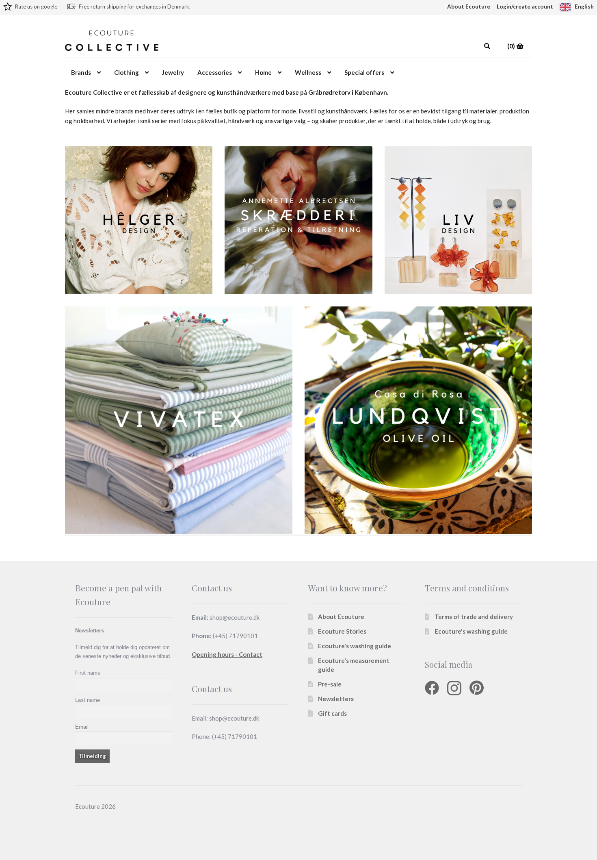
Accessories (214, 72)
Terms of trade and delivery (474, 616)
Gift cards (332, 713)
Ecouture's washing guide (354, 645)
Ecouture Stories (342, 631)
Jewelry (173, 72)
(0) (511, 46)
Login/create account (525, 6)
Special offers (364, 72)
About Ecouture (468, 6)
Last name (87, 700)
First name (87, 673)
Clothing (126, 72)
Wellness (308, 72)
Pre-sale (330, 684)
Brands (81, 72)
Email (82, 727)
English (584, 6)
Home (263, 72)
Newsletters (336, 698)
